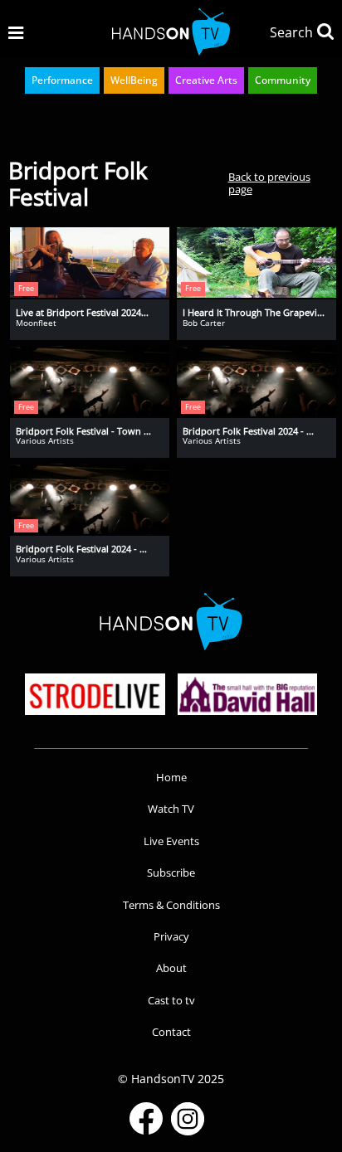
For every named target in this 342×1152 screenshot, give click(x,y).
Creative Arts (206, 80)
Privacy (171, 936)
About (171, 967)
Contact (171, 1031)
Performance (62, 80)
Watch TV (171, 808)
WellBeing (134, 80)
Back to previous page (269, 183)
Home (171, 777)
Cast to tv (171, 1000)
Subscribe (171, 872)
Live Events (171, 841)
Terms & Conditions (171, 904)
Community (282, 80)
